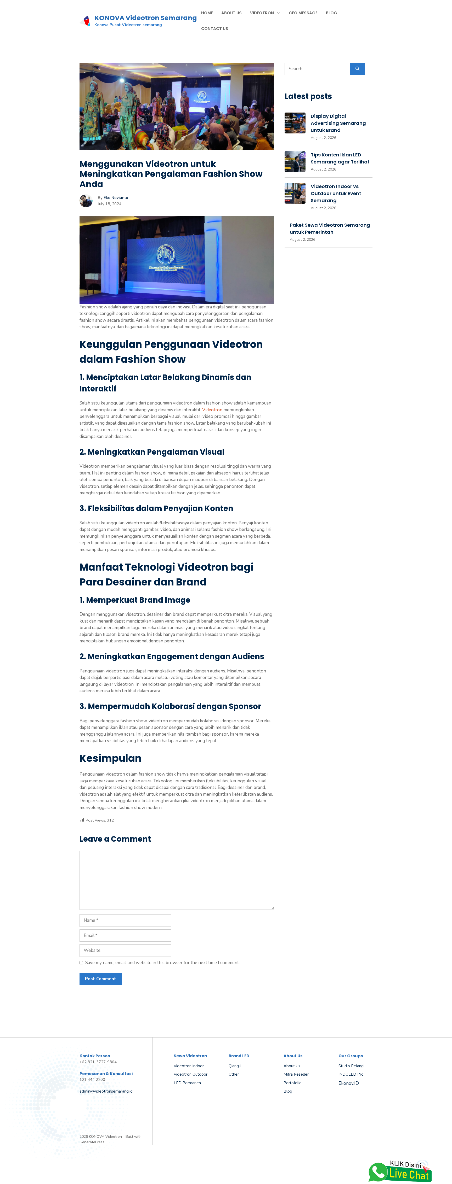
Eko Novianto (116, 197)
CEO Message (303, 13)
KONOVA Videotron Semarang (145, 17)
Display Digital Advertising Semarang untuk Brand (338, 123)
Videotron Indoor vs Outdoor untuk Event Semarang (336, 193)
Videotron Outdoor (190, 1074)
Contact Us (214, 28)
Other (234, 1074)
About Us (231, 13)
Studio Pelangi (351, 1066)
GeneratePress (92, 1142)
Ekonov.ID (348, 1083)
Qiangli (235, 1066)
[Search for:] (317, 69)
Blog (331, 13)
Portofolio (293, 1083)
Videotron (262, 13)
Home (207, 13)
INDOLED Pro (351, 1074)
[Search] (357, 69)
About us (292, 1066)
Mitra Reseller (296, 1074)
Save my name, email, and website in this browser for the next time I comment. (162, 963)
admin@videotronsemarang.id (106, 1091)
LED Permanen (187, 1083)
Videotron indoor (189, 1066)
